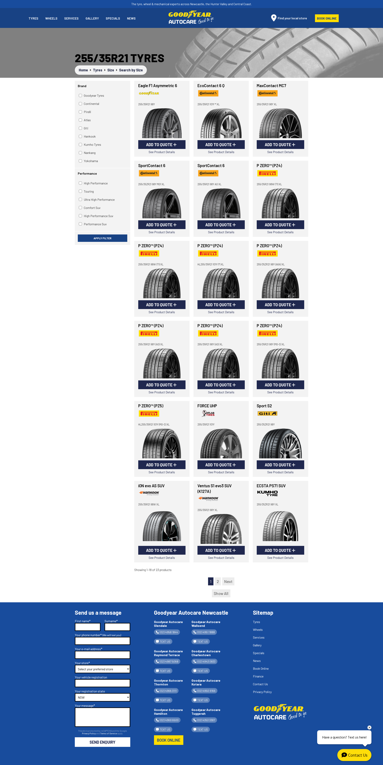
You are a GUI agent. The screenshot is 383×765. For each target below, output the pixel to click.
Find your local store (292, 18)
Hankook (90, 136)
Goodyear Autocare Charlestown (206, 653)
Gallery (92, 18)
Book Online (327, 18)
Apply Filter (103, 238)
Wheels (51, 18)
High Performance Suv (98, 216)
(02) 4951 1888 (206, 632)
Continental (91, 103)
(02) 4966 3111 (168, 690)
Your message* (85, 705)
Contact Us (260, 684)
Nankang (90, 153)
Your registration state (90, 691)
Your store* (82, 663)
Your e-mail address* (88, 649)
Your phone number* (98, 635)
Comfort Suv (92, 208)
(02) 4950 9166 (206, 690)
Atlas (87, 120)
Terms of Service (108, 733)
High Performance (96, 183)
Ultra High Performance (99, 199)
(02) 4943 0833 (206, 661)
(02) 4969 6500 (169, 720)
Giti (86, 128)
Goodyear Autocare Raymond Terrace (168, 653)
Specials (113, 18)
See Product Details (162, 152)
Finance (258, 676)
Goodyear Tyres (94, 95)
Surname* (111, 621)
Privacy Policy (89, 733)
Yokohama (91, 161)
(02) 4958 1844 (169, 632)
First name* (83, 621)
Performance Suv (95, 224)
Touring (89, 191)
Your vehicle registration (91, 677)
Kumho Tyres (92, 144)
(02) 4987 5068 (169, 661)
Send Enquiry (102, 742)
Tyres (33, 18)
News (131, 18)
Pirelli (87, 112)
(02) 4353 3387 (206, 720)
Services (71, 18)
